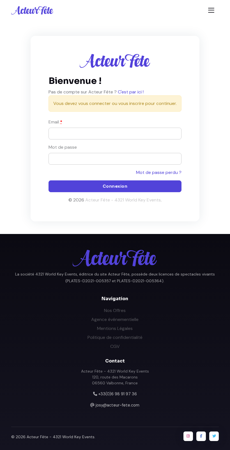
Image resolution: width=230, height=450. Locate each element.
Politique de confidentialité (115, 337)
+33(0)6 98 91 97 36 (117, 393)
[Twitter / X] (214, 436)
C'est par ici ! (131, 92)
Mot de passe (63, 147)
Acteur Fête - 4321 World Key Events (123, 200)
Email (55, 122)
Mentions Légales (115, 328)
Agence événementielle (115, 319)
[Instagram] (188, 436)
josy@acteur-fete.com (117, 405)
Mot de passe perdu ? (158, 172)
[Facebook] (201, 436)
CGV (115, 346)
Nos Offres (115, 310)
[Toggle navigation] (211, 10)
